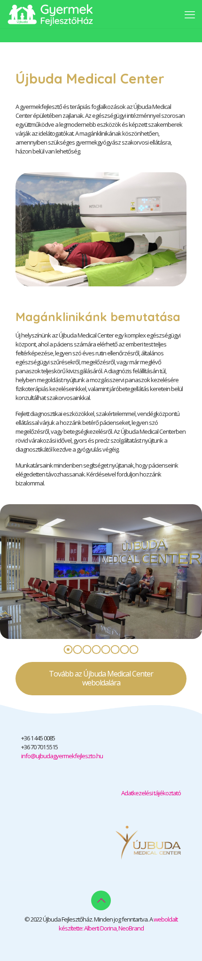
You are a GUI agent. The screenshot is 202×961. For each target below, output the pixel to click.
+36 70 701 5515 (39, 747)
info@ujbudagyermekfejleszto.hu (62, 756)
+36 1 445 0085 (38, 738)
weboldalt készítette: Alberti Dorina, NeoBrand (118, 923)
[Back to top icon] (101, 900)
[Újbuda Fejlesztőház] (50, 14)
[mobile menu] (189, 14)
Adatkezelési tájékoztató (151, 793)
